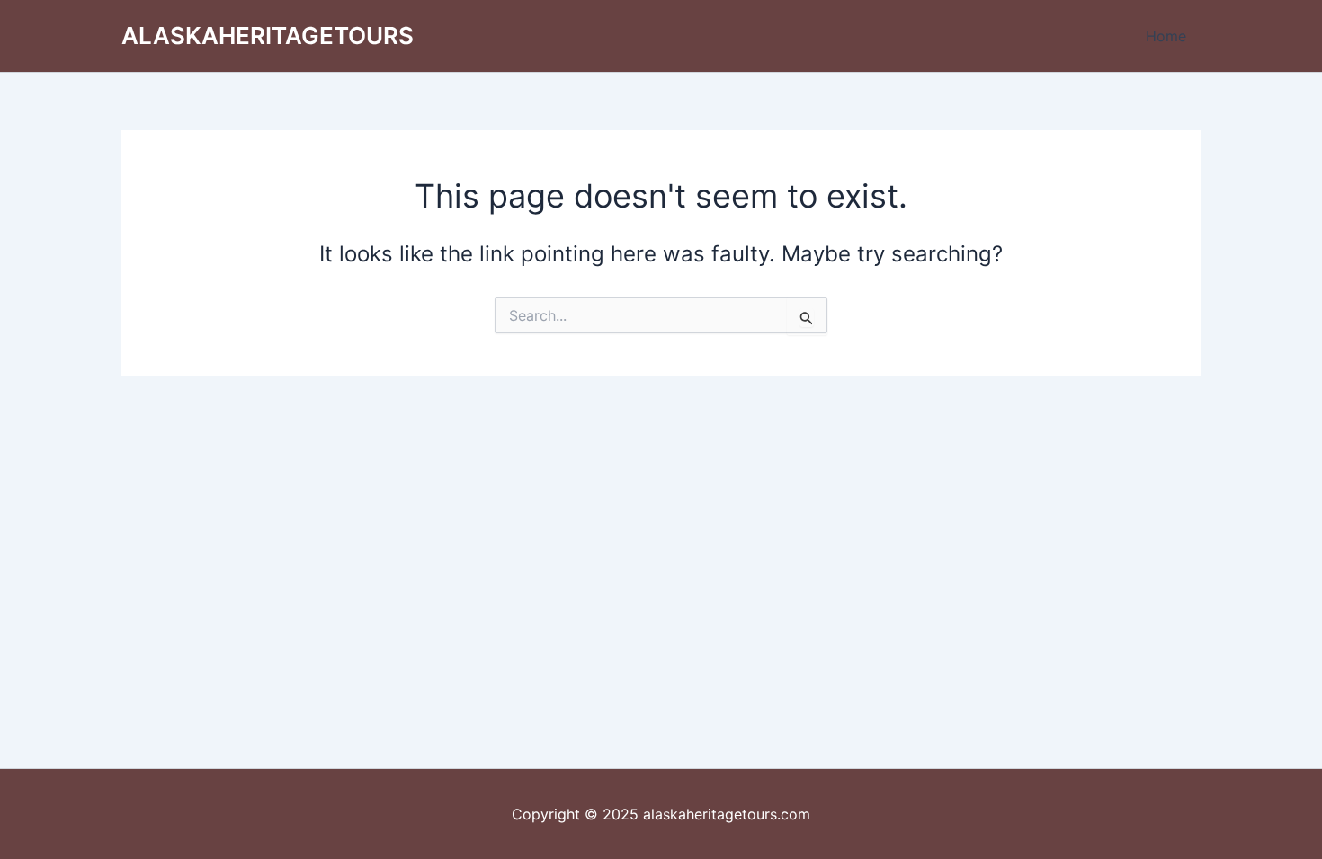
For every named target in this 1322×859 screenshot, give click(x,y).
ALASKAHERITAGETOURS (267, 35)
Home (1166, 36)
